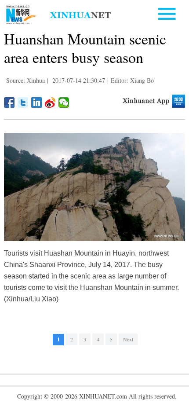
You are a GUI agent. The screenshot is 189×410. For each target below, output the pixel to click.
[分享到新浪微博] (50, 102)
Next (128, 339)
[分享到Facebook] (9, 102)
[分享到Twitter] (23, 102)
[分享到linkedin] (36, 102)
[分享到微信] (63, 102)
